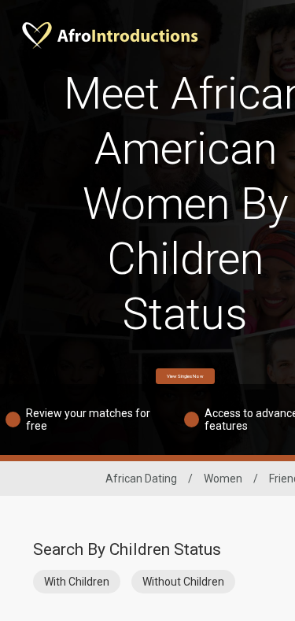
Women (223, 478)
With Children (76, 581)
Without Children (183, 581)
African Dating (141, 478)
